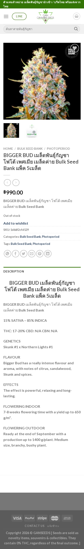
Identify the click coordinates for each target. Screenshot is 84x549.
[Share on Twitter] (23, 253)
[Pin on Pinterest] (39, 253)
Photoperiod (58, 148)
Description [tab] (13, 271)
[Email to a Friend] (31, 253)
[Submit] (76, 29)
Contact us (34, 526)
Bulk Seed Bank (30, 148)
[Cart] (76, 16)
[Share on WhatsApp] (7, 253)
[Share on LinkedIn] (48, 253)
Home (8, 148)
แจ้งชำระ (53, 526)
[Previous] (10, 81)
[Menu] (6, 16)
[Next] (73, 81)
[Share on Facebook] (15, 253)
